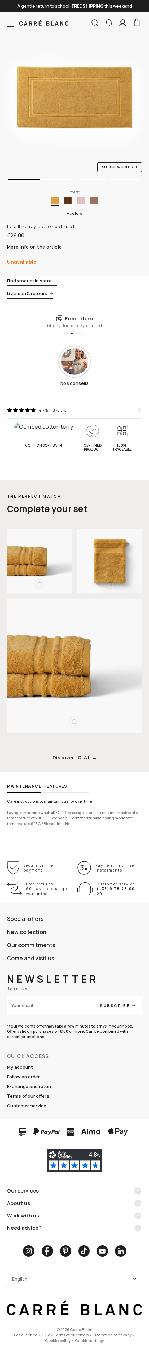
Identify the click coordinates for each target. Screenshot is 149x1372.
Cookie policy (58, 1340)
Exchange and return (30, 1086)
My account (20, 1067)
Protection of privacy (112, 1334)
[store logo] (43, 22)
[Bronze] (68, 200)
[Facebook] (47, 1251)
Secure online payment (38, 868)
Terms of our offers (28, 1096)
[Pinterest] (65, 1251)
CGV (46, 1334)
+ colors (74, 213)
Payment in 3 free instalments (114, 868)
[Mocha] (94, 200)
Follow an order (23, 1076)
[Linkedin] (120, 1251)
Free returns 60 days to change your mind (46, 889)
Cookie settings (89, 1340)
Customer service (26, 1105)
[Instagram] (28, 1251)
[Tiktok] (84, 1251)
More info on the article (34, 247)
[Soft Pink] (81, 200)
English (19, 1279)
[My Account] (122, 22)
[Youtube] (102, 1251)
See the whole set (120, 167)
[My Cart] (136, 22)
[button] (108, 22)
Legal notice (25, 1334)
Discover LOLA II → (75, 757)
